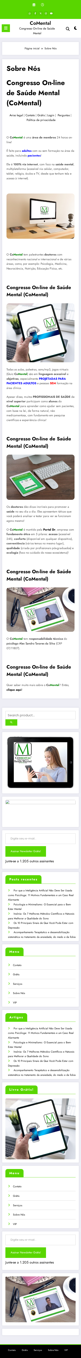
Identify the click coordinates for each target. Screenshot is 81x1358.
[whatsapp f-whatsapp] (30, 13)
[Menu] (6, 28)
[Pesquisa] (68, 29)
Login (50, 115)
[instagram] (46, 13)
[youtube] (51, 13)
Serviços (17, 984)
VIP (15, 1003)
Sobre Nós (19, 993)
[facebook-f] (35, 13)
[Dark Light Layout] (75, 29)
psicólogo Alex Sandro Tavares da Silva (30, 643)
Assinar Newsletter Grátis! (26, 851)
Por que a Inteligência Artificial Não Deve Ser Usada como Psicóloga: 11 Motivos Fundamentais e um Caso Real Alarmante (41, 895)
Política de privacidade (41, 120)
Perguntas (64, 115)
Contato (30, 115)
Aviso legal (16, 115)
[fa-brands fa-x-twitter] (41, 13)
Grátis (41, 115)
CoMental (40, 23)
